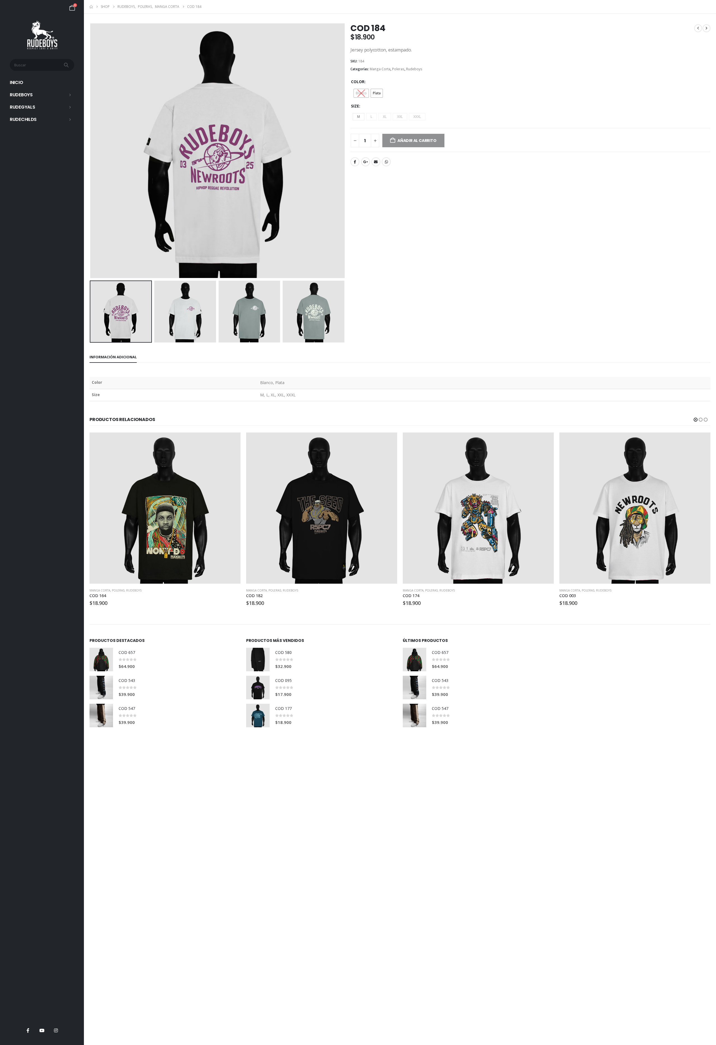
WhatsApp (386, 161)
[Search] (67, 65)
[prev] (698, 28)
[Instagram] (56, 1030)
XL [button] (385, 116)
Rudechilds (23, 119)
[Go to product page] (165, 508)
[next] (706, 28)
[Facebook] (28, 1030)
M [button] (358, 116)
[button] (91, 151)
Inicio (16, 82)
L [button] (371, 116)
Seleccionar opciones (231, 442)
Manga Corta (380, 69)
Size (355, 106)
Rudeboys (21, 95)
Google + (365, 161)
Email (375, 161)
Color (357, 81)
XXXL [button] (417, 116)
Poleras (398, 69)
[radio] (361, 93)
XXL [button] (400, 116)
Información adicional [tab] (113, 356)
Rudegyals (22, 107)
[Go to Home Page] (91, 6)
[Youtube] (42, 1030)
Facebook (354, 161)
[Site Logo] (42, 35)
